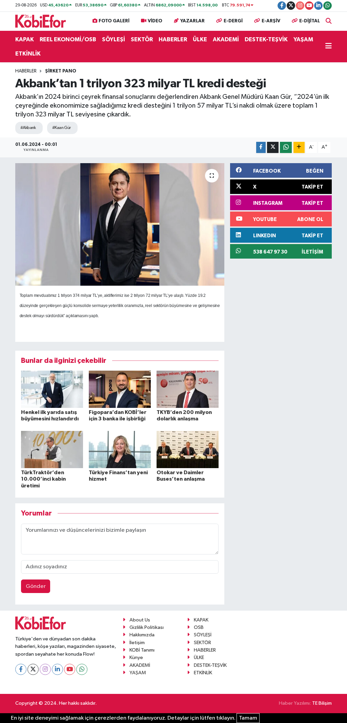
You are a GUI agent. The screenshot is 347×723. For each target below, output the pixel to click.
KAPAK (24, 39)
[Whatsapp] (81, 669)
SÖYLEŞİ (113, 39)
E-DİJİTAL (309, 21)
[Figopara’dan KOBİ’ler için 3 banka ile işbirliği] (120, 389)
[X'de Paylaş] (273, 147)
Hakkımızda (142, 634)
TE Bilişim (322, 703)
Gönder (36, 586)
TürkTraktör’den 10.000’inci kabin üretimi (43, 479)
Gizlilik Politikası (146, 627)
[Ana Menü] (328, 46)
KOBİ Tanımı (142, 650)
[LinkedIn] (57, 669)
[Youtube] (69, 669)
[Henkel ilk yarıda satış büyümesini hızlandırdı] (52, 389)
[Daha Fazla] (299, 147)
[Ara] (329, 21)
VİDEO (155, 21)
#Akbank (28, 128)
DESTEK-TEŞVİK (266, 39)
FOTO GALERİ (114, 21)
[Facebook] (20, 669)
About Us (139, 619)
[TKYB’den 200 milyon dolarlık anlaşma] (188, 389)
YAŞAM (303, 39)
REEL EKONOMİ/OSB (68, 39)
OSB (199, 627)
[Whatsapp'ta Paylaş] (286, 147)
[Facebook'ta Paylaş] (261, 147)
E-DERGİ (233, 21)
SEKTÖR (142, 39)
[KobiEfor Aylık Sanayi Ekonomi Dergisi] (40, 20)
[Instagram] (45, 669)
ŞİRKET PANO (60, 71)
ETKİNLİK (28, 54)
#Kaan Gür (61, 128)
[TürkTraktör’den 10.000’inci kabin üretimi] (52, 449)
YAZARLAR (192, 21)
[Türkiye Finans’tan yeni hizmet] (120, 449)
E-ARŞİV (271, 21)
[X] (33, 669)
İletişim (137, 642)
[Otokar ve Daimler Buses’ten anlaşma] (188, 449)
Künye (136, 657)
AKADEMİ (226, 39)
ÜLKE (200, 39)
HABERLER (173, 39)
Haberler (26, 71)
